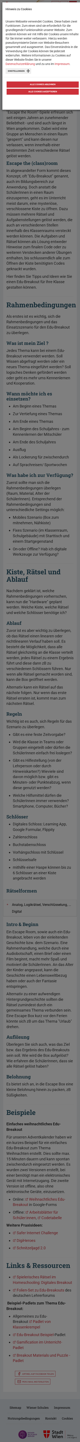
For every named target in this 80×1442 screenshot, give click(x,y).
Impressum (62, 64)
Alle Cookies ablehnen (42, 84)
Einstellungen (16, 71)
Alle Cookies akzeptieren (42, 91)
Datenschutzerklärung (20, 64)
